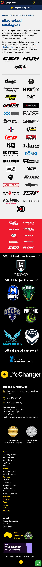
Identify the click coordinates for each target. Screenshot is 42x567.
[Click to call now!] (34, 2)
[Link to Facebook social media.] (21, 562)
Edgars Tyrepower (22, 7)
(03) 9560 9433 (14, 398)
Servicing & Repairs (10, 485)
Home (6, 15)
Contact (6, 499)
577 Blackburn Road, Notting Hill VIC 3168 (23, 392)
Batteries (6, 480)
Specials (6, 496)
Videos (6, 508)
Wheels (6, 468)
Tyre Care (6, 463)
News (5, 505)
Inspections (7, 482)
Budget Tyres (7, 524)
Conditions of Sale (28, 557)
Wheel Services (8, 491)
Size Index (6, 518)
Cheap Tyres (7, 526)
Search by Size (8, 457)
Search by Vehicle (9, 455)
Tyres (5, 452)
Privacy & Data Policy (15, 557)
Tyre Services (7, 488)
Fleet (5, 502)
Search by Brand (9, 460)
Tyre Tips (6, 466)
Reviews (6, 511)
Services (6, 477)
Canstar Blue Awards (10, 521)
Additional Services (10, 493)
